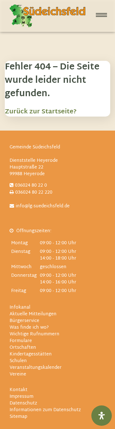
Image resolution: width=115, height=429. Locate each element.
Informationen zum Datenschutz (45, 410)
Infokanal (20, 307)
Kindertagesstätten (31, 354)
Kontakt (18, 390)
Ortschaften (23, 348)
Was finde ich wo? (29, 328)
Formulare (21, 341)
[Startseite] (47, 15)
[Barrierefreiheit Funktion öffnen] (101, 415)
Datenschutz (23, 403)
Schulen (18, 361)
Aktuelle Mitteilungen (33, 314)
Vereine (18, 374)
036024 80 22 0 (31, 185)
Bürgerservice (24, 321)
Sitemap (18, 417)
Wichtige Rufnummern (34, 334)
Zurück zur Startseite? (41, 112)
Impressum (22, 397)
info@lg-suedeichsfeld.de (43, 206)
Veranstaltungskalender (36, 368)
